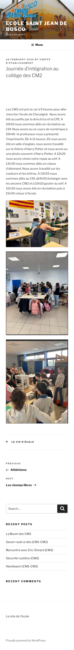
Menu (39, 44)
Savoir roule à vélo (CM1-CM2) (27, 542)
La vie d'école (22, 442)
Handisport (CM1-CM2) (22, 566)
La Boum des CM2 (18, 534)
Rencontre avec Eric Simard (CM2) (29, 550)
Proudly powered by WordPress (26, 640)
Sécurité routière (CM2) (22, 558)
